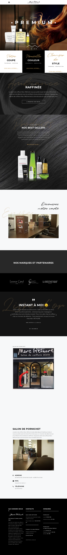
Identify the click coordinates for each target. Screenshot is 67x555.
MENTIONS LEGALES (31, 539)
